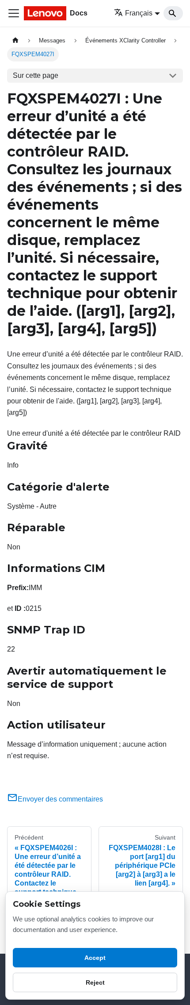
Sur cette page (35, 75)
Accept (95, 957)
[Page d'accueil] (15, 40)
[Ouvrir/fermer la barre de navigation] (13, 13)
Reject (95, 982)
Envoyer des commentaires (60, 799)
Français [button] (138, 13)
